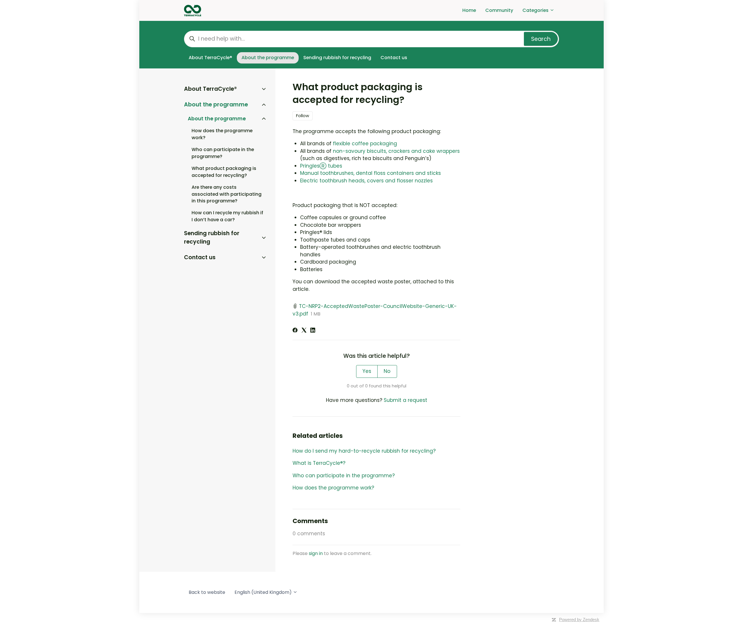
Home (469, 10)
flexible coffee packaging (365, 143)
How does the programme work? (333, 487)
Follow (302, 116)
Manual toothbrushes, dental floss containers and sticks (370, 173)
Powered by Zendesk (579, 619)
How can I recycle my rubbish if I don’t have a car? (227, 216)
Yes (367, 371)
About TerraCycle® (210, 57)
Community (499, 10)
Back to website (207, 592)
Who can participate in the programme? (344, 475)
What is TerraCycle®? (319, 463)
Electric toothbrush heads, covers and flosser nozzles (366, 180)
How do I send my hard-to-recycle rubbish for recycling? (364, 450)
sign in (316, 553)
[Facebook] (295, 330)
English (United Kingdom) (264, 592)
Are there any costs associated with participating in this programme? (227, 194)
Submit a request (405, 400)
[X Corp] (304, 330)
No (387, 371)
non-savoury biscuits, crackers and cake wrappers (396, 151)
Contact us (393, 57)
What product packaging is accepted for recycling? (224, 172)
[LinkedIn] (312, 330)
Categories (536, 10)
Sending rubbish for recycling (337, 57)
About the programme (267, 57)
